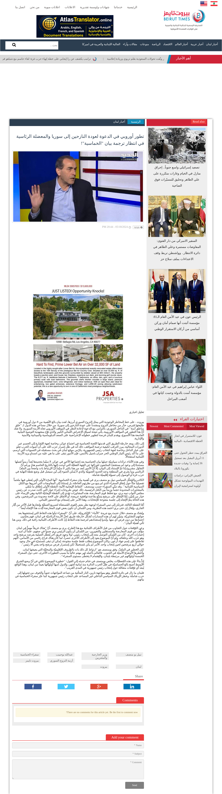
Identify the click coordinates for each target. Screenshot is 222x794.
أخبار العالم (181, 44)
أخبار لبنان (212, 44)
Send (134, 785)
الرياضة (156, 44)
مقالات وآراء (130, 44)
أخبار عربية (197, 44)
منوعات (144, 44)
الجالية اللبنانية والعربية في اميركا (101, 44)
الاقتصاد (167, 44)
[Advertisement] (111, 91)
